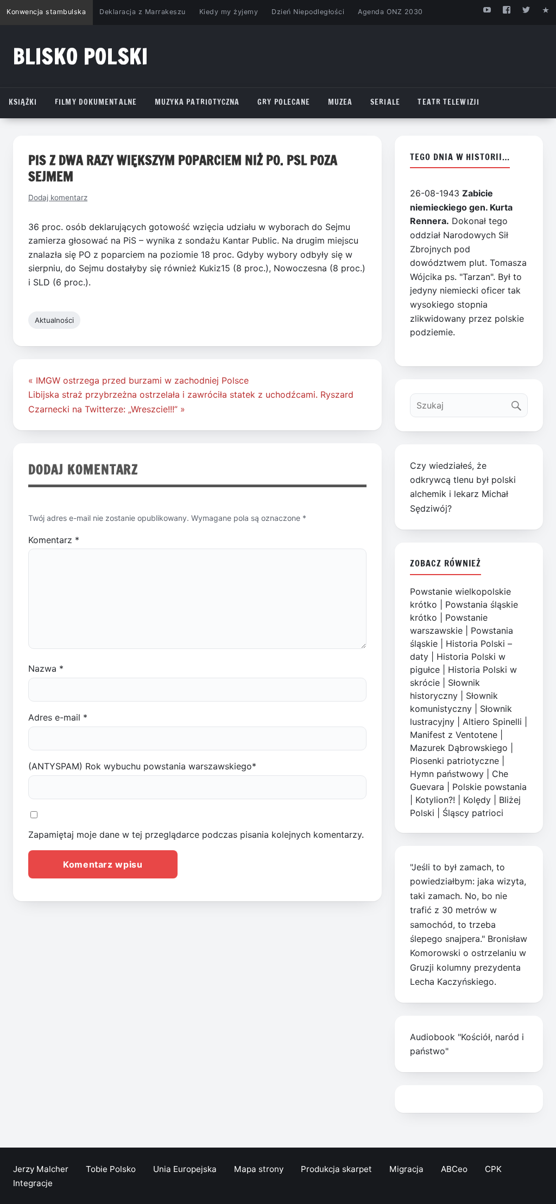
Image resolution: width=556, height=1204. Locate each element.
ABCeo (454, 1169)
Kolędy (477, 799)
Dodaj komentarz (57, 197)
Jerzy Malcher (40, 1169)
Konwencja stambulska (46, 12)
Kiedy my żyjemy (228, 12)
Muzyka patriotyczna (197, 102)
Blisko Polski (80, 56)
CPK (493, 1169)
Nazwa (46, 668)
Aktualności (54, 320)
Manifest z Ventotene (453, 734)
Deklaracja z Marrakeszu (142, 12)
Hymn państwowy (447, 773)
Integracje (33, 1183)
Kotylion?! (435, 799)
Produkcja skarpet (336, 1169)
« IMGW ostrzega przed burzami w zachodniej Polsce (138, 380)
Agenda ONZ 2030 (390, 12)
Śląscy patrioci (473, 812)
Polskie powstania (489, 786)
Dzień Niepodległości (307, 12)
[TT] (526, 9)
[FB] (506, 9)
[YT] (486, 9)
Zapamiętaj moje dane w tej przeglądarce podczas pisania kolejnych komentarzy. (196, 834)
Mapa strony (258, 1169)
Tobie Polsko (111, 1169)
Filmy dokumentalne (96, 102)
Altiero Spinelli (492, 721)
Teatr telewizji (448, 102)
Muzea (340, 102)
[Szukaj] (519, 402)
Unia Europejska (185, 1169)
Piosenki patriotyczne (454, 760)
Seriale (385, 102)
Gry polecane (283, 102)
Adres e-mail (57, 717)
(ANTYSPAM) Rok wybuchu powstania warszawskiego (142, 766)
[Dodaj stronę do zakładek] (545, 9)
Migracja (406, 1169)
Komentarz (53, 539)
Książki (23, 102)
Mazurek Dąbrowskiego (459, 747)
